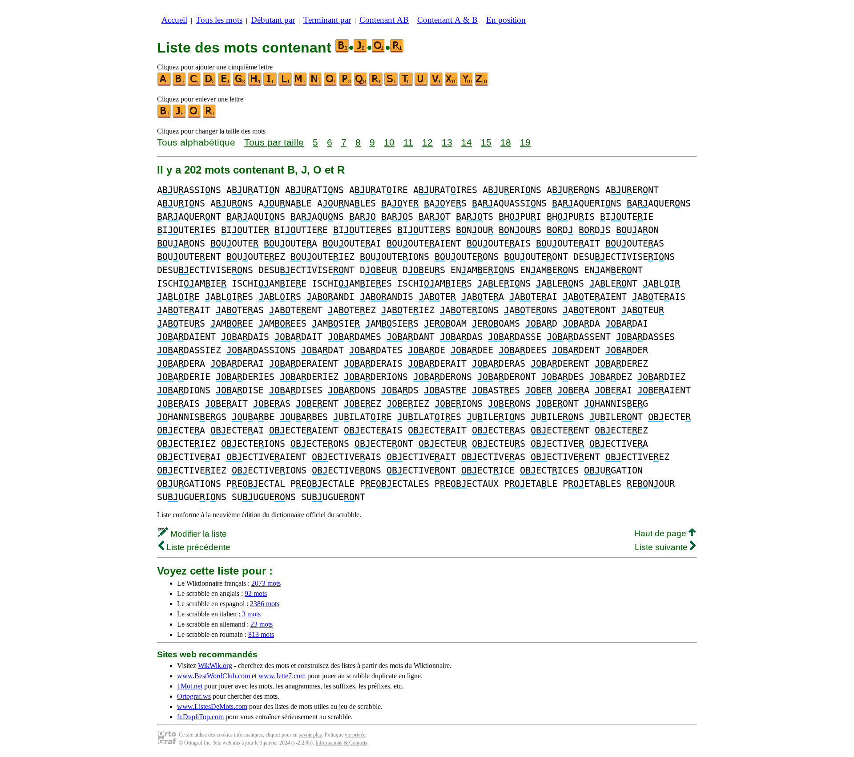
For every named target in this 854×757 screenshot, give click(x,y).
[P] (346, 84)
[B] (179, 84)
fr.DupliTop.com (200, 717)
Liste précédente (197, 547)
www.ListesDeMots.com (212, 706)
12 (427, 142)
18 (505, 142)
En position (506, 19)
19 (525, 142)
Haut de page (661, 533)
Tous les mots (219, 19)
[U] (421, 84)
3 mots (251, 614)
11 (408, 142)
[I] (270, 84)
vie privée (355, 735)
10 (389, 142)
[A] (164, 84)
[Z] (482, 84)
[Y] (467, 84)
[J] (179, 116)
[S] (391, 84)
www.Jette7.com (282, 676)
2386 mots (264, 603)
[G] (240, 84)
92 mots (256, 593)
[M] (300, 84)
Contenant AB (384, 19)
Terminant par (327, 19)
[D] (210, 84)
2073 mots (266, 583)
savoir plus (310, 735)
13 (447, 142)
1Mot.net (189, 686)
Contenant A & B (447, 19)
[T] (406, 84)
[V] (436, 84)
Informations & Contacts (341, 743)
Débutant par (273, 19)
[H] (255, 84)
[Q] (361, 84)
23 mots (261, 624)
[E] (225, 84)
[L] (285, 84)
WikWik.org (215, 665)
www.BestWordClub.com (213, 676)
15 (486, 142)
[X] (451, 84)
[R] (376, 84)
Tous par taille (274, 142)
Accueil (174, 19)
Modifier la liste (197, 533)
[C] (194, 84)
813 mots (261, 634)
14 (466, 142)
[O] (330, 84)
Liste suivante (662, 547)
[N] (315, 84)
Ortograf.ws (194, 696)
